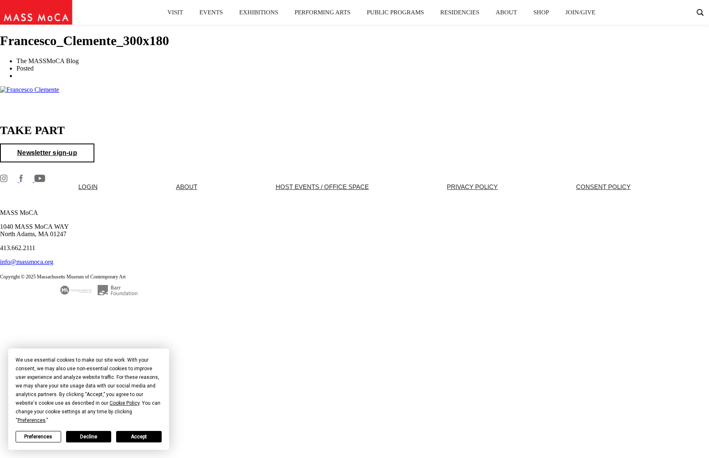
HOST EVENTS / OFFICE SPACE (322, 187)
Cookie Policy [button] (125, 403)
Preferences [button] (32, 420)
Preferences (38, 437)
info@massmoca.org (26, 261)
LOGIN (88, 187)
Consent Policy (603, 187)
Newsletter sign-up (47, 152)
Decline (88, 437)
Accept (139, 437)
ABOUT (186, 187)
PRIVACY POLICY (472, 187)
